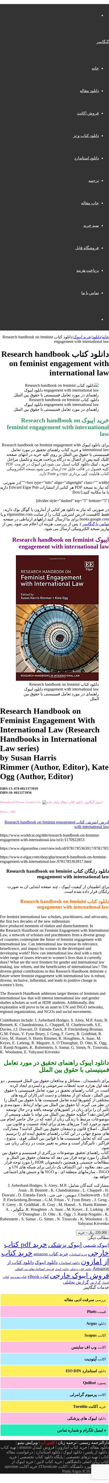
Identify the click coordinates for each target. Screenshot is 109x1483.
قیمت (96, 1311)
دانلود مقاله (89, 91)
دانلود (96, 337)
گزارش (95, 1282)
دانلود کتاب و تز (86, 135)
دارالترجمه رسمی (94, 1442)
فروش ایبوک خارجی (79, 1275)
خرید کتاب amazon (50, 1253)
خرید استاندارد (78, 1254)
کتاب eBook (38, 1276)
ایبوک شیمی (96, 1245)
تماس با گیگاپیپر (95, 524)
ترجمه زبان (67, 1442)
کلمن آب (48, 1442)
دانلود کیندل (62, 1269)
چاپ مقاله (90, 203)
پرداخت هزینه (87, 270)
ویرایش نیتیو (27, 1442)
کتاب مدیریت (18, 1277)
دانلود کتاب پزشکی (81, 1269)
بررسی (85, 1300)
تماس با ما (90, 293)
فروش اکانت (88, 113)
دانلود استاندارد (86, 158)
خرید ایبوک (82, 337)
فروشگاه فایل (87, 248)
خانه (95, 68)
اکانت (95, 1335)
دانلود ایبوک (46, 1262)
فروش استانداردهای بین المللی (34, 1269)
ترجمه (93, 180)
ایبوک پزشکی (65, 1245)
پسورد (94, 1383)
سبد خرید (91, 225)
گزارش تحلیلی (76, 1282)
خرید (89, 1406)
